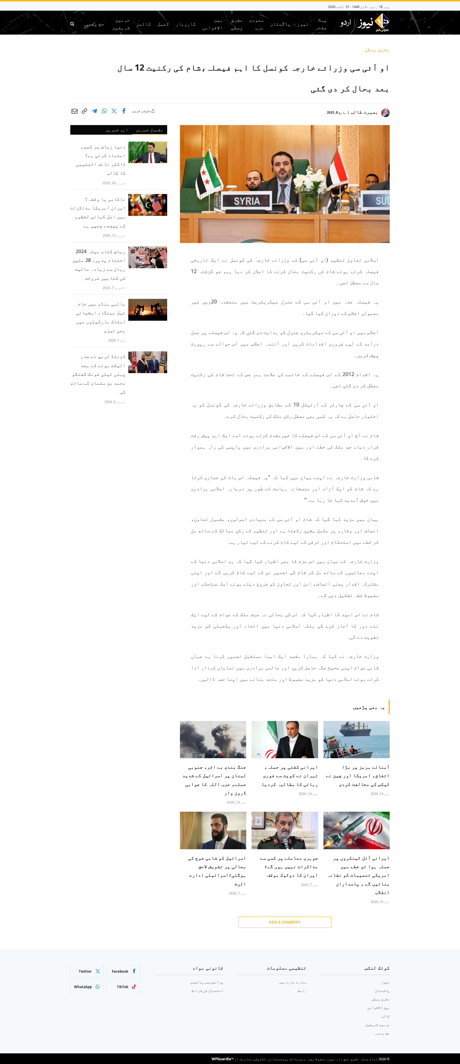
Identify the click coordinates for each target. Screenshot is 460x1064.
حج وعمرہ (93, 23)
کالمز (143, 23)
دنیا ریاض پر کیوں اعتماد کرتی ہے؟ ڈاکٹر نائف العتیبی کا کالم (101, 159)
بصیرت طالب (364, 112)
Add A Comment (284, 922)
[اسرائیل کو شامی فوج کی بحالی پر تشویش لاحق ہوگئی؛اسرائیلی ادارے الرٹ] (213, 830)
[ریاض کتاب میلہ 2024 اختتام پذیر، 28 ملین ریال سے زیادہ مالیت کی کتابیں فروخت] (147, 257)
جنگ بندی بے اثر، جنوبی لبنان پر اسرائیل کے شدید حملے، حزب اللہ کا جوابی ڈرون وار (214, 780)
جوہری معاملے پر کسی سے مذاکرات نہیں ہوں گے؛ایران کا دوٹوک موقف (289, 866)
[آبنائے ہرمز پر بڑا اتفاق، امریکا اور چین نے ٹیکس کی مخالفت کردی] (356, 739)
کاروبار (185, 23)
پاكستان (280, 23)
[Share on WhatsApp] (104, 111)
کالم (385, 1015)
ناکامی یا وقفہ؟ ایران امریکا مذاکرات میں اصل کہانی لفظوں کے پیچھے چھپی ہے (98, 212)
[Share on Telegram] (94, 111)
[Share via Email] (74, 111)
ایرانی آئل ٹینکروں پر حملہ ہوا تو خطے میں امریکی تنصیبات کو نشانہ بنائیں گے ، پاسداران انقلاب (358, 875)
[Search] (72, 24)
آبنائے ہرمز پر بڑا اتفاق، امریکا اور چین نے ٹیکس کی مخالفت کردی (358, 775)
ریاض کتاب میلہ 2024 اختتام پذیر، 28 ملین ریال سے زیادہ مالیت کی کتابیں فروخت (99, 264)
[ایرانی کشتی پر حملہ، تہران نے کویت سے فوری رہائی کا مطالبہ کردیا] (285, 739)
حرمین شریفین (121, 24)
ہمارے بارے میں (293, 981)
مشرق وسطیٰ (237, 24)
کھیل (163, 23)
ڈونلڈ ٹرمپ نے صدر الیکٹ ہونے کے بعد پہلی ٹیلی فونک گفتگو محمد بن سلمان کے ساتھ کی (98, 374)
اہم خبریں (117, 130)
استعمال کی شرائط (207, 990)
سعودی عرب (256, 24)
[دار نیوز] (364, 24)
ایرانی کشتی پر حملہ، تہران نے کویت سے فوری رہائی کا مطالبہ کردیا (289, 775)
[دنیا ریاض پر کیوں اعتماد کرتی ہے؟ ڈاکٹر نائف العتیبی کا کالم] (147, 152)
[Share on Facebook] (124, 111)
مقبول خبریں (149, 130)
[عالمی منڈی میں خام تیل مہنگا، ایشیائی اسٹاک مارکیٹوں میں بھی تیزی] (147, 310)
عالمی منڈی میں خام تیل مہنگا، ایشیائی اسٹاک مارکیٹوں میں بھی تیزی (101, 316)
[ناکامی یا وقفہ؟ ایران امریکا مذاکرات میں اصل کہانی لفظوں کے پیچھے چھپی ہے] (147, 205)
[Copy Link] (84, 111)
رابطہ (301, 990)
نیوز (303, 23)
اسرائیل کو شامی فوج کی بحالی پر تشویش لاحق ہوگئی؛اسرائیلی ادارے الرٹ (217, 871)
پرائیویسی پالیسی (206, 981)
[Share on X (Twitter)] (114, 111)
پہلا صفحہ (321, 24)
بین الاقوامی (212, 24)
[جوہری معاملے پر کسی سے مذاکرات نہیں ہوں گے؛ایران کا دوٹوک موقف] (285, 830)
